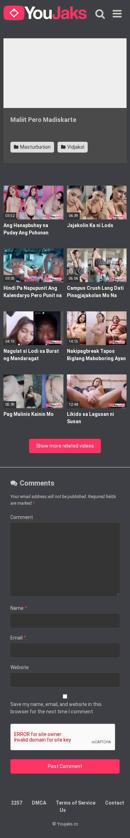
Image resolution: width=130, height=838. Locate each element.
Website (19, 667)
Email (18, 638)
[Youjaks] (45, 14)
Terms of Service (75, 803)
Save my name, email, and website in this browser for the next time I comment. (56, 707)
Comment (21, 517)
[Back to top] (117, 824)
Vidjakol (75, 147)
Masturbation (35, 147)
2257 (16, 803)
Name (18, 608)
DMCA (39, 803)
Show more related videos (65, 446)
